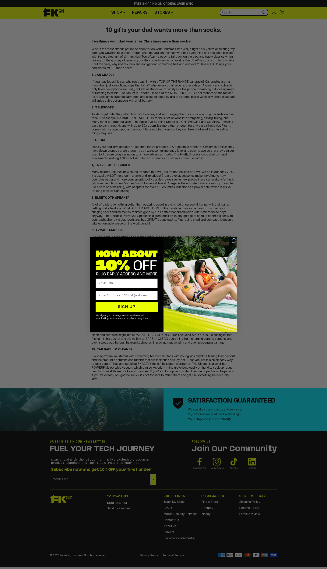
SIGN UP (126, 307)
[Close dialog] (234, 241)
